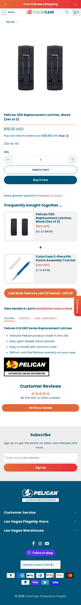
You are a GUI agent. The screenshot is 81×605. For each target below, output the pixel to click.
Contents (24, 318)
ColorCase (32, 596)
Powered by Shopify (53, 596)
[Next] (75, 4)
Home (10, 22)
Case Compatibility (45, 318)
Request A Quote (50, 195)
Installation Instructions (53, 309)
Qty (6, 152)
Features (9, 318)
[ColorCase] (40, 12)
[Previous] (6, 4)
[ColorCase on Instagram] (40, 543)
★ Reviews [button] (77, 306)
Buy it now (40, 180)
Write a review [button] (40, 408)
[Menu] (2, 12)
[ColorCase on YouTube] (47, 543)
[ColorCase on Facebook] (33, 543)
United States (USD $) (38, 565)
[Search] (67, 12)
